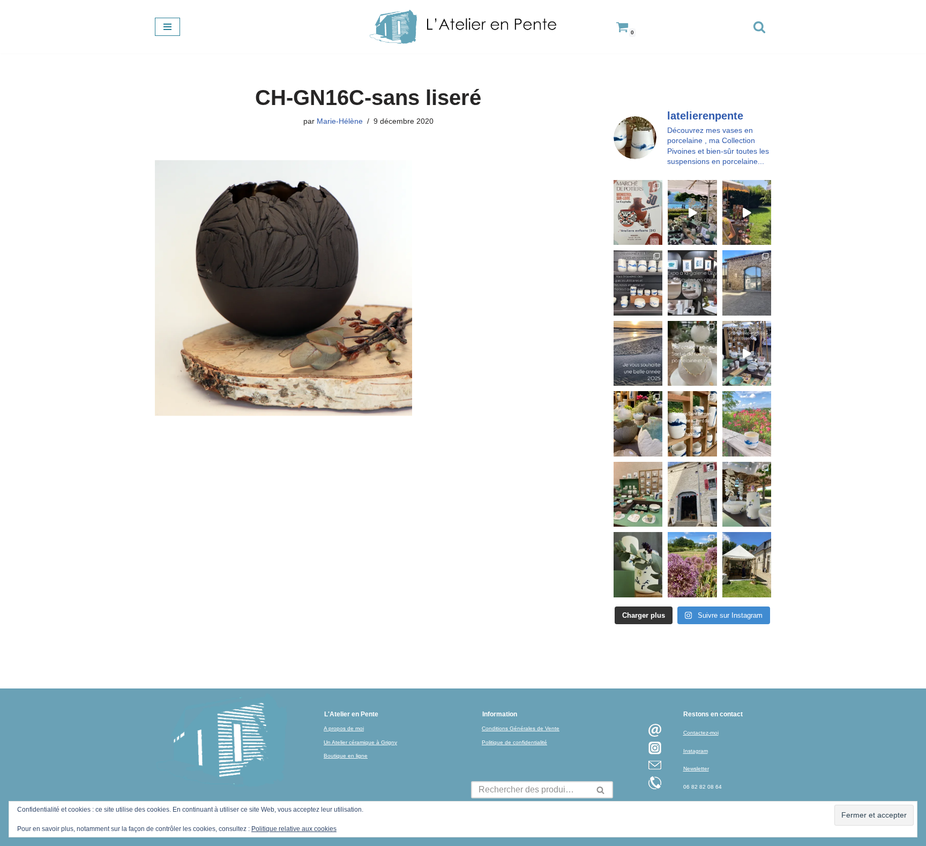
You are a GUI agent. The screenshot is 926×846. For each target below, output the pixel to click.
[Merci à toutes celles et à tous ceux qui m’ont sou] (638, 353)
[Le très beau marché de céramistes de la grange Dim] (746, 212)
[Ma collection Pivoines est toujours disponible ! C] (692, 353)
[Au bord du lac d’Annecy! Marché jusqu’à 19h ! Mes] (692, 212)
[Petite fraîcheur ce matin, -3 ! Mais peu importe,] (746, 353)
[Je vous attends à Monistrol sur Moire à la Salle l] (638, 212)
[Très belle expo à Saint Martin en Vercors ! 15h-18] (692, 494)
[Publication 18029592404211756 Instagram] (692, 423)
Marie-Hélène (340, 121)
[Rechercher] (759, 26)
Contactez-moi (701, 733)
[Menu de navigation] (167, 27)
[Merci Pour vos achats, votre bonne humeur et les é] (638, 423)
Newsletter (696, 769)
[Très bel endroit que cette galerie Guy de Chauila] (692, 282)
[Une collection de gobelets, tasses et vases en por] (638, 282)
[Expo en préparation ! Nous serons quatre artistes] (746, 282)
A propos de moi (344, 728)
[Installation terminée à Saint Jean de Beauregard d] (746, 564)
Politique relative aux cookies (294, 829)
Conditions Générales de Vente (520, 728)
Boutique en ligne (346, 756)
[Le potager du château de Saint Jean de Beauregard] (692, 564)
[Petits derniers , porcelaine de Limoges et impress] (746, 423)
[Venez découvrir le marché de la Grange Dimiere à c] (746, 494)
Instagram (695, 751)
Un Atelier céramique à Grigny (360, 742)
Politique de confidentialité (514, 742)
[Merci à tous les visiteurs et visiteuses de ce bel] (638, 564)
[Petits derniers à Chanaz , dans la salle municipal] (638, 494)
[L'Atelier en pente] (463, 27)
